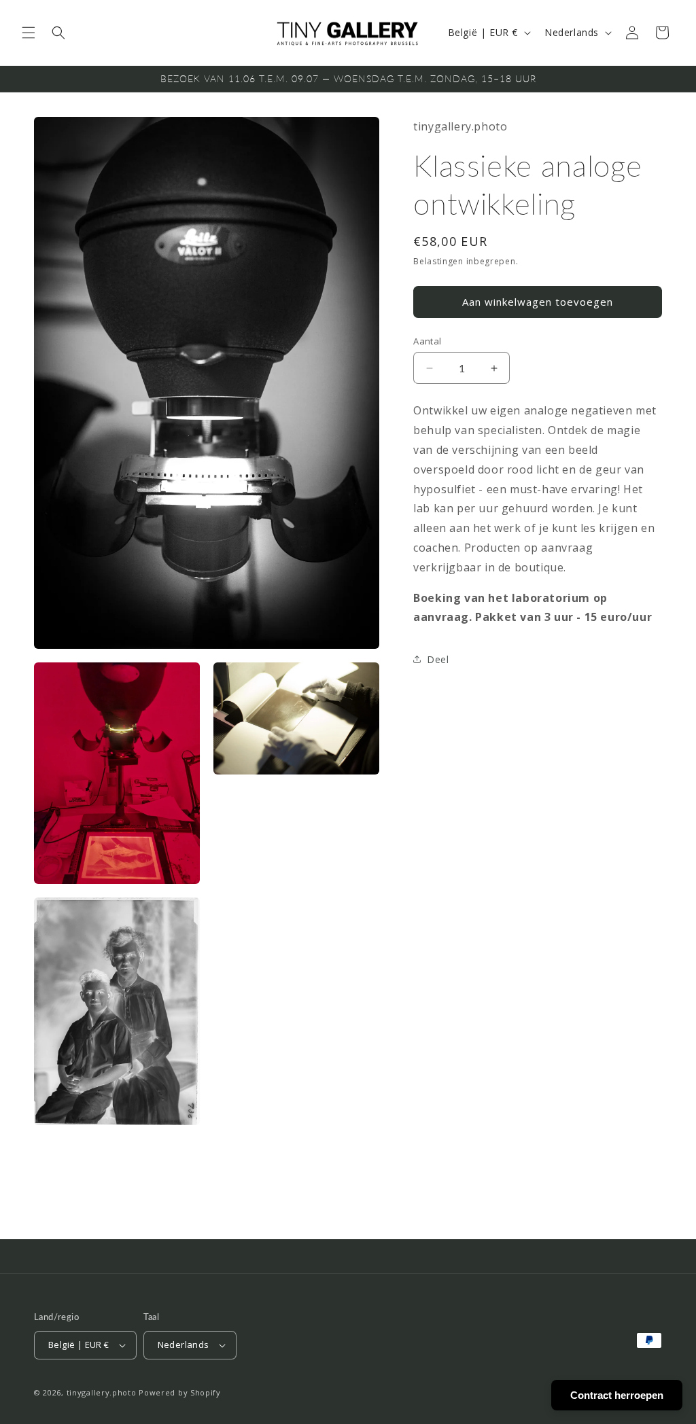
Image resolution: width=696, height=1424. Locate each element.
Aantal (427, 341)
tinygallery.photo (102, 1392)
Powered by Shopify (180, 1392)
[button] (29, 33)
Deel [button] (438, 659)
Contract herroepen (616, 1395)
